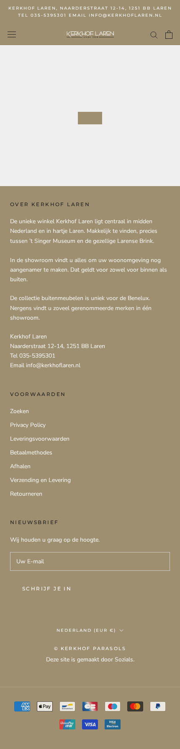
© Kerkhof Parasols (90, 648)
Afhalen (20, 466)
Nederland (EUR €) (86, 630)
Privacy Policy (28, 425)
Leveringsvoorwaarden (39, 439)
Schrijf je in (47, 588)
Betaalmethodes (31, 452)
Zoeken (19, 411)
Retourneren (26, 494)
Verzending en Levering (40, 480)
